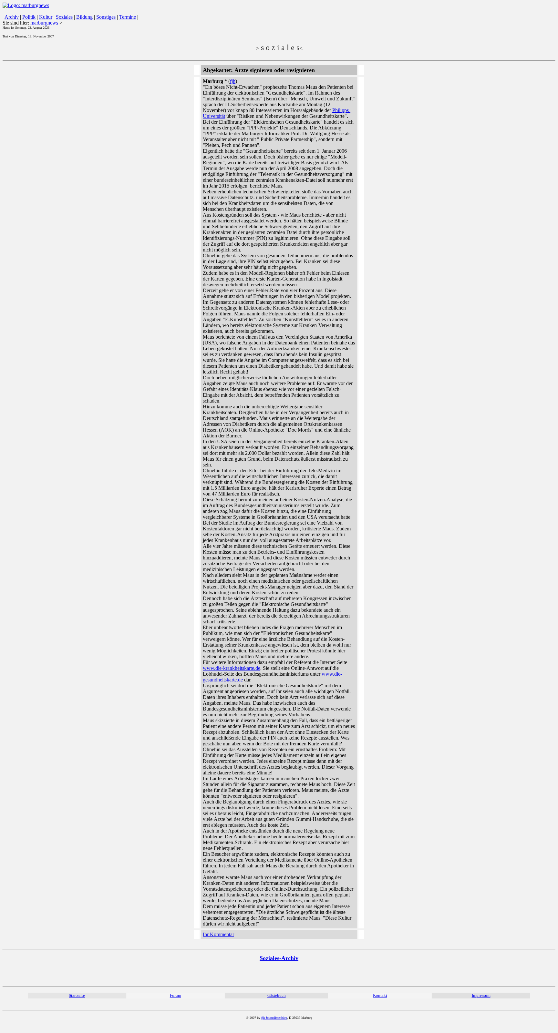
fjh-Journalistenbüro (274, 1017)
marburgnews (44, 23)
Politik (29, 17)
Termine (127, 17)
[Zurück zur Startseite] (26, 5)
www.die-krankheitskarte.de (231, 668)
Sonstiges (106, 17)
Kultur (45, 17)
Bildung (84, 17)
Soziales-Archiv (279, 958)
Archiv (12, 17)
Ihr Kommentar (218, 934)
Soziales (64, 17)
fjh (232, 81)
